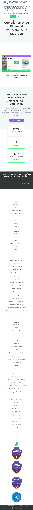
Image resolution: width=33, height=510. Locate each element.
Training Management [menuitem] (16, 276)
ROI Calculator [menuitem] (16, 324)
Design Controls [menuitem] (16, 421)
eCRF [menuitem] (16, 437)
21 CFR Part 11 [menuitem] (16, 415)
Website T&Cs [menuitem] (16, 226)
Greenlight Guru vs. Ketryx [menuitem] (16, 362)
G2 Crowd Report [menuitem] (16, 356)
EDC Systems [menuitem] (16, 434)
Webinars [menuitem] (16, 337)
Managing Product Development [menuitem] (16, 379)
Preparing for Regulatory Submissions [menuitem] (16, 385)
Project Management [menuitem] (16, 288)
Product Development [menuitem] (16, 263)
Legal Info (26, 505)
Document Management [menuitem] (16, 260)
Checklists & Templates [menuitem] (16, 346)
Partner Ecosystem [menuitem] (16, 210)
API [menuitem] (16, 246)
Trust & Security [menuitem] (16, 214)
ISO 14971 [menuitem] (16, 405)
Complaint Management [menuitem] (16, 282)
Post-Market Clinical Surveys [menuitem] (16, 314)
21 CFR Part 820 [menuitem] (16, 412)
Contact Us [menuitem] (16, 223)
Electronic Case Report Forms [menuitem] (16, 304)
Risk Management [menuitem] (16, 269)
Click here (9, 76)
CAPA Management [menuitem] (16, 279)
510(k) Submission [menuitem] (16, 418)
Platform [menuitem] (16, 234)
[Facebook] (12, 508)
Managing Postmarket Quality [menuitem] (16, 388)
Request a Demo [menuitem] (16, 252)
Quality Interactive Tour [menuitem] (16, 243)
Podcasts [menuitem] (16, 334)
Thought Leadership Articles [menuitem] (16, 353)
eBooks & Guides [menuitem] (16, 349)
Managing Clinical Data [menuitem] (16, 392)
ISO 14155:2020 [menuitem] (16, 408)
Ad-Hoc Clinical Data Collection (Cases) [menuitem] (16, 310)
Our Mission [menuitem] (16, 204)
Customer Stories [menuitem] (16, 343)
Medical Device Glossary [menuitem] (16, 331)
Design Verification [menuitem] (16, 424)
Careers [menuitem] (16, 207)
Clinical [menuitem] (16, 240)
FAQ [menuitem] (16, 365)
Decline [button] (20, 16)
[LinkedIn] (16, 508)
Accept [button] (13, 16)
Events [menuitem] (16, 340)
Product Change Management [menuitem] (16, 301)
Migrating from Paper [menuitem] (16, 376)
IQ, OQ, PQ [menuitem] (16, 431)
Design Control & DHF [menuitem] (16, 266)
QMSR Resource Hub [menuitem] (16, 399)
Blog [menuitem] (16, 327)
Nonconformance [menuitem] (16, 285)
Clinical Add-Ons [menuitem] (16, 317)
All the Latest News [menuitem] (16, 220)
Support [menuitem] (16, 217)
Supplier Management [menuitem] (16, 295)
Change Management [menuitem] (16, 273)
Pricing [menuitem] (16, 249)
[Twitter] (21, 508)
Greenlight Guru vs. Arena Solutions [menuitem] (16, 359)
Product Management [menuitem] (16, 298)
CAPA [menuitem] (16, 427)
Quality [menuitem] (16, 237)
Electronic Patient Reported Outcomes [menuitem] (16, 307)
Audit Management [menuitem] (16, 291)
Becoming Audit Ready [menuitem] (16, 382)
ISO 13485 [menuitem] (16, 402)
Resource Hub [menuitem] (16, 368)
